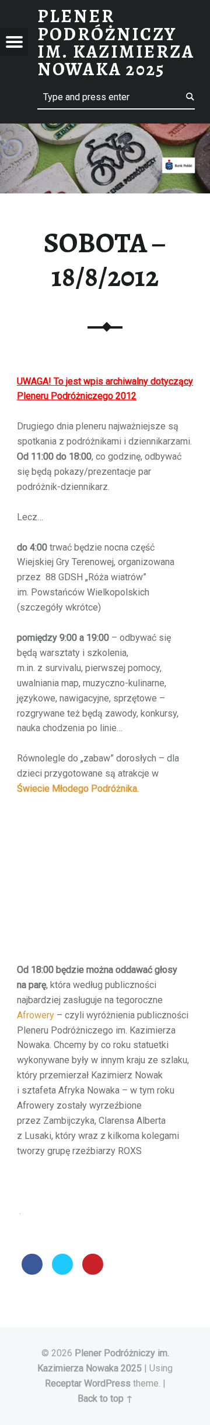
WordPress (107, 1383)
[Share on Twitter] (62, 1271)
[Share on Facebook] (32, 1271)
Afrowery (35, 1015)
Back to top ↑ (105, 1398)
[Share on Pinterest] (92, 1271)
